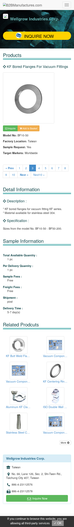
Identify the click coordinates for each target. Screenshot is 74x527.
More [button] (64, 442)
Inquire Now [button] (39, 498)
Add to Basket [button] (29, 128)
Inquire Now (39, 36)
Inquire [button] (11, 128)
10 (13, 175)
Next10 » (39, 175)
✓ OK (58, 523)
